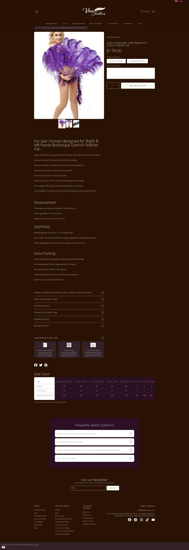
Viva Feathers (113, 37)
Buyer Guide (59, 516)
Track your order (62, 528)
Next (101, 75)
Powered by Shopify (33, 545)
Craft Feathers (95, 23)
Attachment (113, 23)
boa (64, 23)
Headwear (128, 23)
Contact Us (87, 515)
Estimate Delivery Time (63, 519)
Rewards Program (62, 534)
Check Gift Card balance (64, 531)
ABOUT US (86, 512)
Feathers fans (51, 23)
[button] (146, 11)
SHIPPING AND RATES (62, 522)
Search (57, 510)
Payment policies (61, 525)
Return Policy (88, 518)
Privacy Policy (88, 521)
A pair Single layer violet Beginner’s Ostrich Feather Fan (64, 28)
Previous (36, 75)
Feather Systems (40, 516)
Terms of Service (89, 524)
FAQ (56, 513)
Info (140, 23)
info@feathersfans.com (146, 510)
